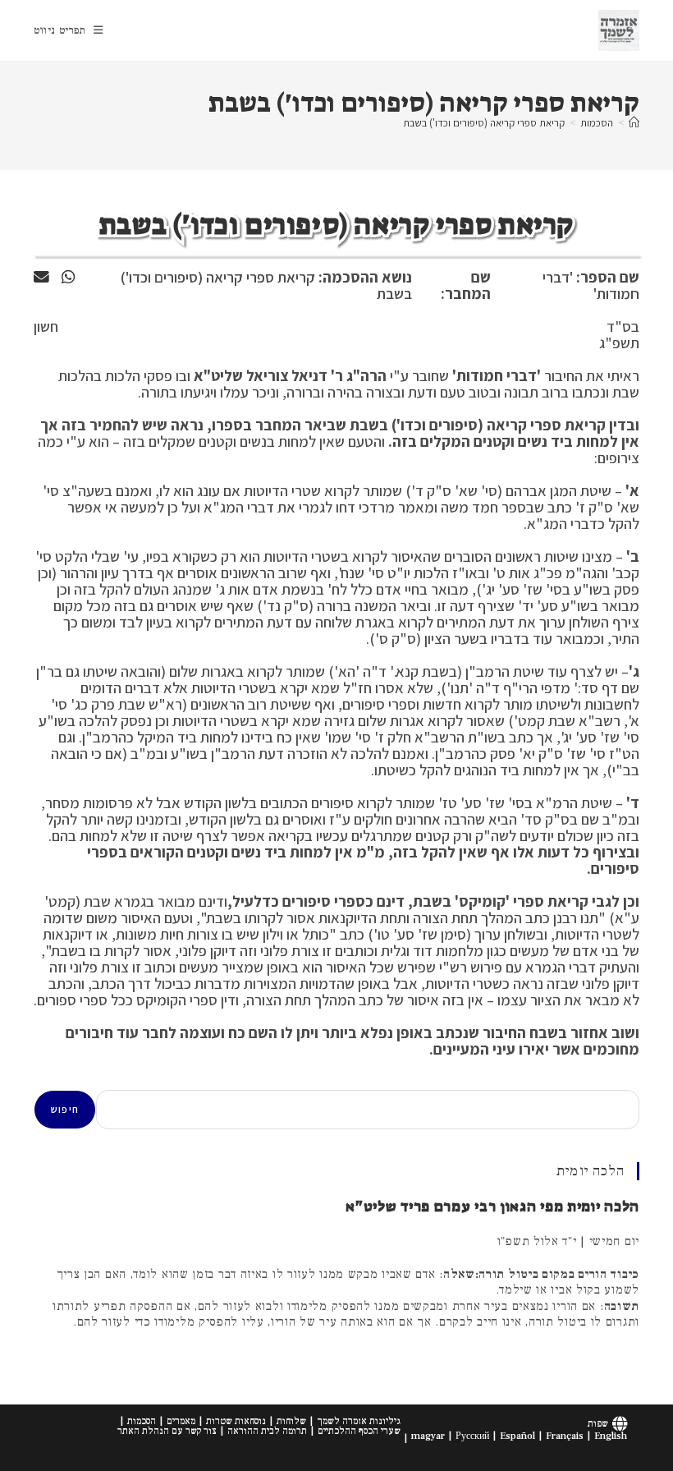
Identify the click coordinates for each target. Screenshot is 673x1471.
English (610, 1436)
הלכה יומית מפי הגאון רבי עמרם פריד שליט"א (492, 1206)
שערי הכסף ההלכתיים (359, 1431)
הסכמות (141, 1421)
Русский (472, 1436)
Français (565, 1436)
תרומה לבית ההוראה (267, 1431)
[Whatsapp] (68, 277)
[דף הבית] (634, 123)
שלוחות (291, 1421)
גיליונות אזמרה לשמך (359, 1421)
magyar (428, 1436)
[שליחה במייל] (41, 277)
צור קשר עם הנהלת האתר (167, 1431)
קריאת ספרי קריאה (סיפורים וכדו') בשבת (484, 123)
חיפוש (65, 1109)
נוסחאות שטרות (236, 1421)
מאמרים (181, 1421)
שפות (598, 1424)
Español (517, 1436)
